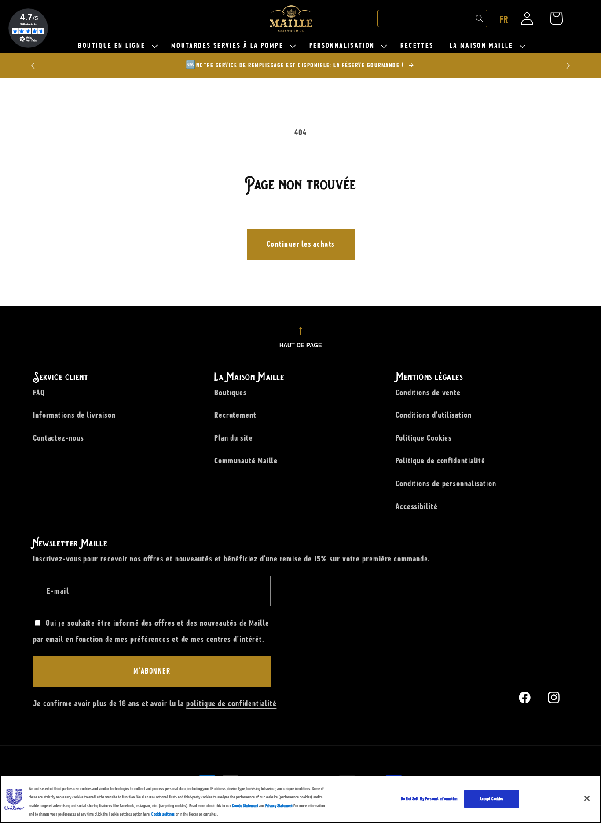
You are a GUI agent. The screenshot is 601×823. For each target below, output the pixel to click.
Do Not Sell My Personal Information (429, 798)
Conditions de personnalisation (446, 483)
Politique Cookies (424, 438)
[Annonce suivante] (568, 65)
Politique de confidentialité (440, 460)
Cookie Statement (245, 805)
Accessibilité (417, 506)
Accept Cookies (492, 798)
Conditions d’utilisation (434, 415)
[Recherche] (479, 18)
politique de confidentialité (231, 704)
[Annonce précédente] (33, 65)
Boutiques (230, 392)
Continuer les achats (301, 244)
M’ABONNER (152, 671)
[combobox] (432, 18)
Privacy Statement (279, 805)
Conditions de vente (428, 392)
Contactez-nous (58, 438)
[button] (116, 45)
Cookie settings (163, 814)
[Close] (587, 798)
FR (503, 19)
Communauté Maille (246, 460)
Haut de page (300, 345)
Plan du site (233, 438)
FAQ (39, 392)
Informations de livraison (74, 415)
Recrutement (235, 415)
